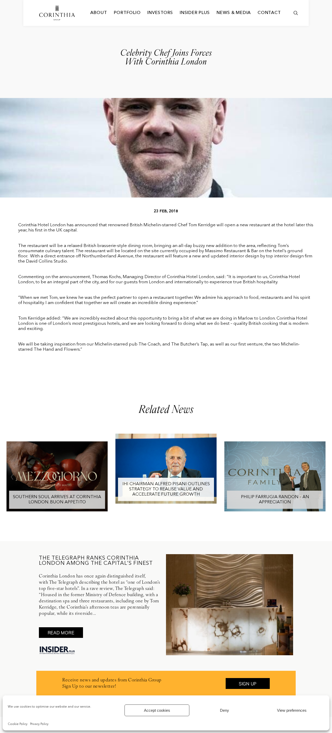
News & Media (234, 13)
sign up (248, 684)
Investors (160, 13)
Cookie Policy (17, 724)
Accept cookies (157, 710)
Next (320, 477)
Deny (224, 710)
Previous (12, 477)
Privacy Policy (39, 724)
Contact (269, 13)
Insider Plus (195, 13)
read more (61, 633)
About (98, 13)
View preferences (292, 710)
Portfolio (127, 13)
